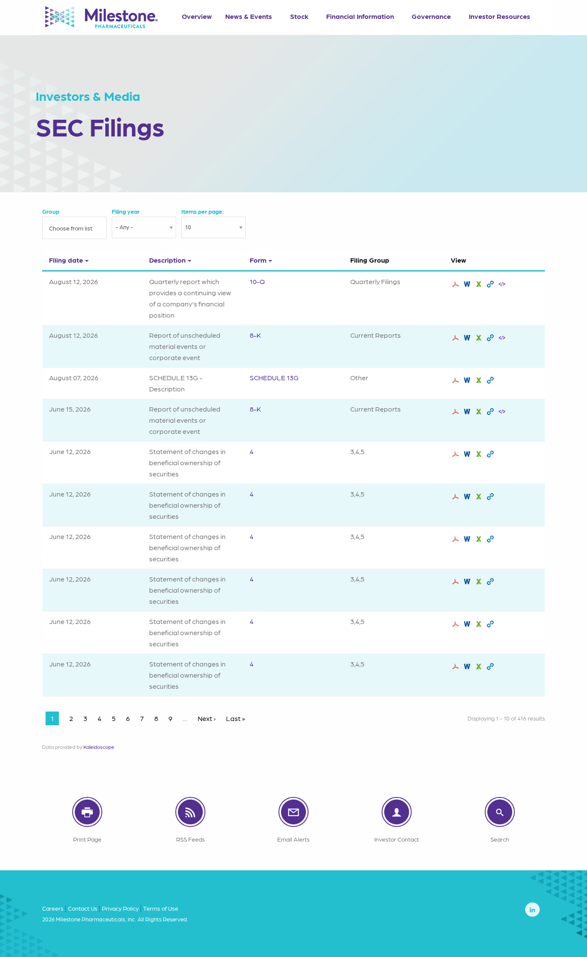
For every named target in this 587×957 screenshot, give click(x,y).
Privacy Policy (120, 908)
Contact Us (83, 908)
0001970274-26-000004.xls (480, 539)
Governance (431, 16)
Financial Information (360, 16)
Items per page (201, 211)
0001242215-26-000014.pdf (456, 454)
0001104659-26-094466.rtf (468, 337)
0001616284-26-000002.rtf (468, 666)
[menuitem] (196, 13)
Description (167, 260)
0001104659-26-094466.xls (480, 337)
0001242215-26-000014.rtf (468, 454)
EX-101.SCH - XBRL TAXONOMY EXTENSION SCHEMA (503, 284)
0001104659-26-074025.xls (480, 411)
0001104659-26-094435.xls (480, 284)
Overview (197, 16)
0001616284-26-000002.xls (480, 666)
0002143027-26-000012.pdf (456, 380)
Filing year (126, 211)
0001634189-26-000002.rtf (468, 624)
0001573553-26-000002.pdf (456, 581)
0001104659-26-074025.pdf (456, 411)
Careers (53, 908)
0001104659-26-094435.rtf (468, 284)
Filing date (66, 260)
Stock (299, 16)
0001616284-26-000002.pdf (456, 666)
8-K (255, 335)
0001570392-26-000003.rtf (468, 496)
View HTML (491, 284)
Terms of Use (160, 908)
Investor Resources (499, 16)
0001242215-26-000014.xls (480, 454)
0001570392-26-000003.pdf (456, 496)
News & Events (248, 16)
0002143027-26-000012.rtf (468, 380)
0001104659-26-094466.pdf (456, 337)
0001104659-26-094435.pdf (456, 284)
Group (50, 211)
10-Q (257, 281)
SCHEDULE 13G (274, 377)
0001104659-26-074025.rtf (468, 411)
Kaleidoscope (98, 747)
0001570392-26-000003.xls (480, 496)
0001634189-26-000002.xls (480, 624)
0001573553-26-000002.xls (480, 581)
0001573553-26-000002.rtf (468, 581)
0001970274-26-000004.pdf (456, 539)
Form (258, 260)
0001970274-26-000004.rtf (468, 539)
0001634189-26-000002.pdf (456, 624)
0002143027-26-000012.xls (480, 380)
